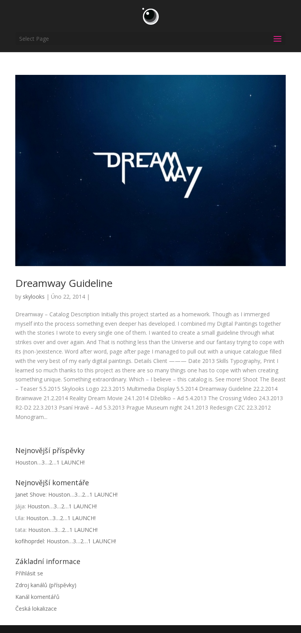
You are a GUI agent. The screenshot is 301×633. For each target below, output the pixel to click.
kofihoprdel (29, 541)
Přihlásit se (29, 573)
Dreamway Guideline (63, 283)
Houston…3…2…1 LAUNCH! (50, 462)
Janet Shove (30, 494)
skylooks (34, 296)
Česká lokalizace (36, 608)
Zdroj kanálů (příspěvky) (45, 585)
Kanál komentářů (37, 596)
